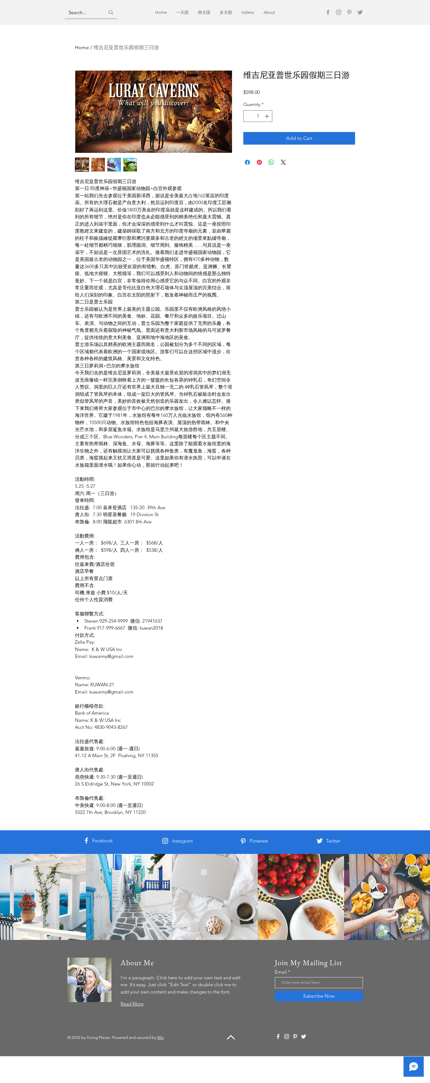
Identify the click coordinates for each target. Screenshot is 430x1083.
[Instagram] (338, 12)
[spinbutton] (257, 116)
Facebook (102, 841)
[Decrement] (248, 116)
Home (82, 47)
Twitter (333, 841)
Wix (160, 1037)
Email (281, 972)
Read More (132, 1004)
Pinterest (259, 841)
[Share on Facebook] (247, 162)
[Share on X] (283, 162)
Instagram (182, 841)
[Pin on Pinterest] (259, 162)
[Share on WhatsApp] (271, 162)
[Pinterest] (349, 12)
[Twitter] (360, 12)
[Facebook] (328, 12)
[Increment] (267, 116)
